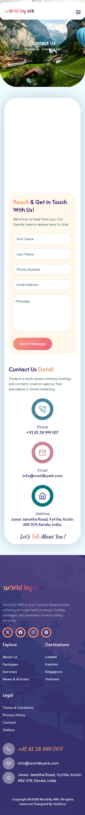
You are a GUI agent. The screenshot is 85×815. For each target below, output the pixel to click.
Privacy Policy (14, 715)
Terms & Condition (18, 708)
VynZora (59, 804)
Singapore (53, 672)
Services (10, 672)
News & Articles (16, 679)
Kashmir (51, 664)
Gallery (9, 730)
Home (29, 49)
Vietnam (52, 679)
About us (10, 657)
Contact (9, 722)
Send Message (33, 343)
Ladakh (51, 657)
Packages (10, 664)
